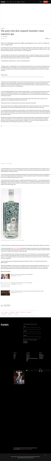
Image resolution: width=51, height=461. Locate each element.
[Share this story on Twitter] (49, 38)
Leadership (41, 358)
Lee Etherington (3, 313)
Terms (31, 339)
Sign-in (41, 1)
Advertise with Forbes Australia (31, 358)
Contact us (28, 355)
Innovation (41, 357)
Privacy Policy (35, 339)
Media (27, 359)
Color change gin (12, 312)
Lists (13, 1)
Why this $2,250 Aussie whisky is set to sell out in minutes (21, 282)
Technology (16, 313)
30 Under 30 (23, 1)
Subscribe (45, 1)
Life (15, 1)
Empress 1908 (22, 312)
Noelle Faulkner (13, 292)
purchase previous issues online (26, 449)
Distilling (17, 312)
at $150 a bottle (16, 248)
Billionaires (41, 354)
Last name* (25, 335)
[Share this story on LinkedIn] (47, 38)
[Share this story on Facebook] (46, 38)
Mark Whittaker (5, 36)
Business (6, 312)
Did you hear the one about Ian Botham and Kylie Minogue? (22, 274)
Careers (27, 357)
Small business (10, 313)
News (8, 1)
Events (11, 1)
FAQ (27, 360)
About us (27, 354)
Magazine (18, 1)
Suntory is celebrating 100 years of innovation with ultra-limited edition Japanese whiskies (27, 291)
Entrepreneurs (28, 312)
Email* (24, 326)
